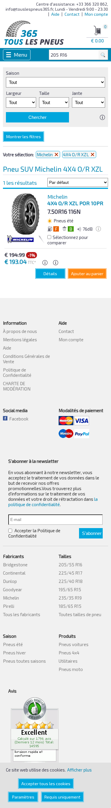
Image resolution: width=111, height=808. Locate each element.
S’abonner (92, 533)
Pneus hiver (14, 652)
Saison (12, 73)
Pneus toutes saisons (24, 661)
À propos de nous (20, 331)
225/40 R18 (71, 581)
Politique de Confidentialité (17, 372)
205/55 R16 (70, 564)
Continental (14, 573)
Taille (44, 93)
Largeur (14, 93)
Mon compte (96, 14)
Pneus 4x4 (69, 652)
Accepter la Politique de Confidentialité (34, 533)
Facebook (17, 418)
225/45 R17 (70, 573)
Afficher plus (79, 769)
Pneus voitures (74, 644)
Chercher (37, 117)
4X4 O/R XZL (76, 154)
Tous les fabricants (21, 614)
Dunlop (10, 581)
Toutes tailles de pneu (80, 614)
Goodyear (12, 589)
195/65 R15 (70, 589)
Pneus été (13, 644)
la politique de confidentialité (53, 501)
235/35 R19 (70, 597)
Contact (72, 14)
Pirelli (8, 606)
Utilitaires (68, 661)
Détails (50, 273)
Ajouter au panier (87, 273)
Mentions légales (20, 339)
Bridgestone (15, 564)
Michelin (11, 597)
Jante (77, 93)
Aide (55, 14)
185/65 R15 (70, 606)
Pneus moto (71, 669)
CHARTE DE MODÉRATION (16, 386)
